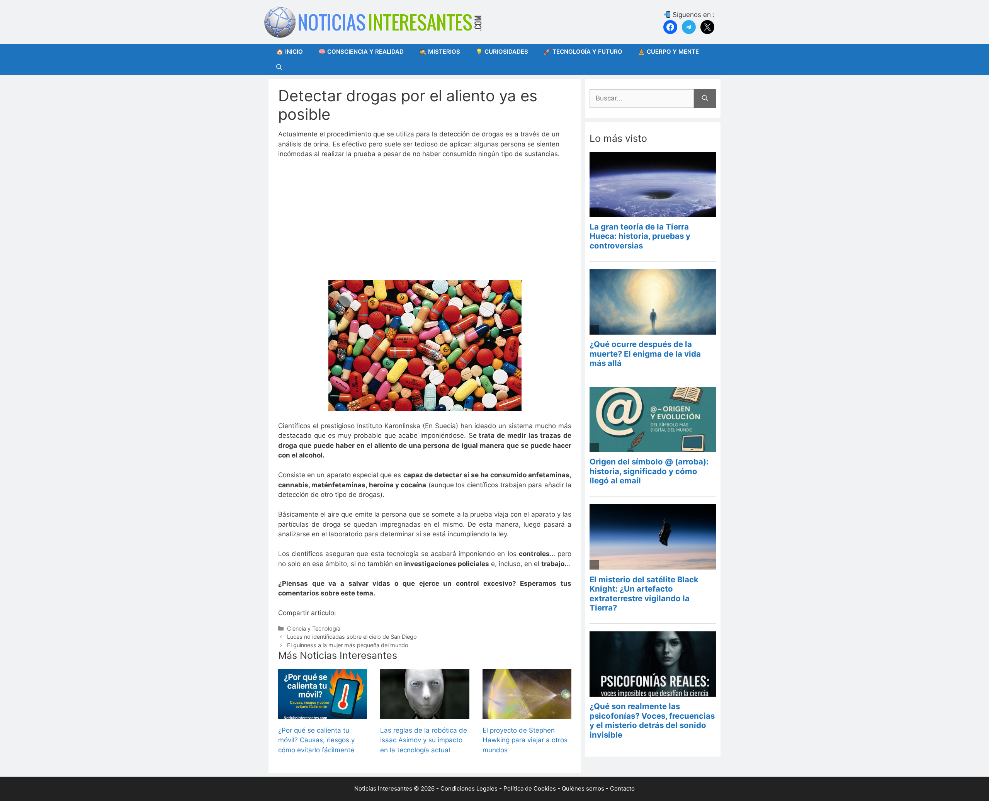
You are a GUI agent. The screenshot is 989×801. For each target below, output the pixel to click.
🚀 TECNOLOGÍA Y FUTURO (583, 51)
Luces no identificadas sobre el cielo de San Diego (352, 636)
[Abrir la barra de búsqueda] (279, 67)
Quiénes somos (583, 788)
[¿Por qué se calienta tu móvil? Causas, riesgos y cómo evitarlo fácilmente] (322, 714)
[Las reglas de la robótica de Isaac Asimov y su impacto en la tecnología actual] (424, 714)
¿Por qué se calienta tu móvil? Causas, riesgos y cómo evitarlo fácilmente (316, 740)
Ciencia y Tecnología (313, 628)
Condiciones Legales (469, 788)
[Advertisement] (424, 223)
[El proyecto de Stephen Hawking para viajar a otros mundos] (527, 714)
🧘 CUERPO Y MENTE (668, 51)
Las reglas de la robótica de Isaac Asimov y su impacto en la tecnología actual (423, 740)
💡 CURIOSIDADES (502, 51)
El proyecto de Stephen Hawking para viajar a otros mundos (525, 740)
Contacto (622, 788)
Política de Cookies (529, 788)
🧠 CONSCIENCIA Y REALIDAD (361, 51)
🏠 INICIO (289, 51)
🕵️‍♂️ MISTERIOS (439, 51)
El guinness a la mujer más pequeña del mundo (347, 645)
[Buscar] (705, 98)
